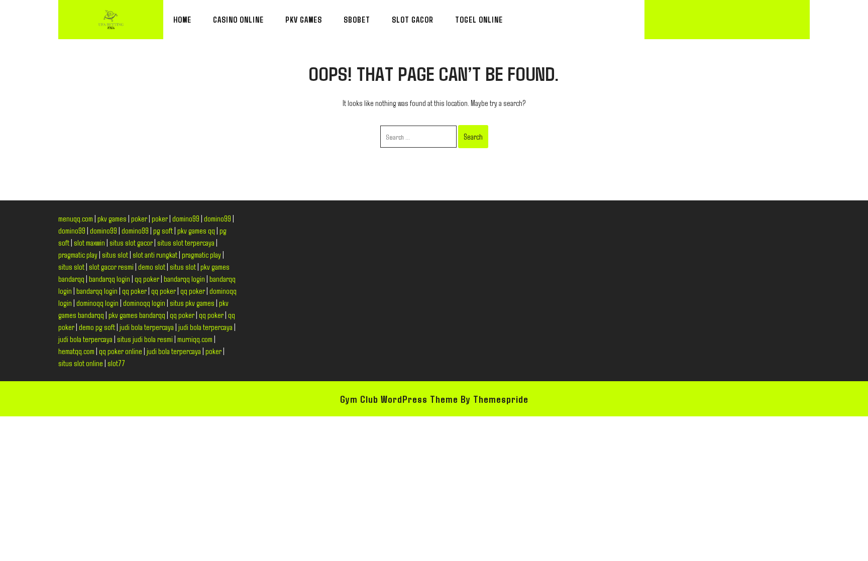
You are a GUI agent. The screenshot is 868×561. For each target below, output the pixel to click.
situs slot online (80, 363)
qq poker (147, 278)
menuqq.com (75, 218)
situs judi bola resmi (145, 339)
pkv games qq (196, 230)
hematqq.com (76, 351)
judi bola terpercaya (147, 326)
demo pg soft (97, 326)
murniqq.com (194, 339)
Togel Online (479, 19)
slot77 (116, 363)
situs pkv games (192, 302)
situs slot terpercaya (185, 242)
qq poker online (120, 351)
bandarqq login (109, 278)
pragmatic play (77, 254)
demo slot (151, 266)
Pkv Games (303, 19)
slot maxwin (89, 242)
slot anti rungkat (155, 254)
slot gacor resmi (111, 266)
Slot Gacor (412, 19)
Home (182, 19)
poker (139, 218)
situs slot (115, 254)
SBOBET (357, 19)
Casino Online (238, 19)
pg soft (163, 230)
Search (473, 136)
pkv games (112, 218)
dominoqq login (97, 302)
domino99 (185, 218)
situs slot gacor (131, 242)
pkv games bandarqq (136, 314)
